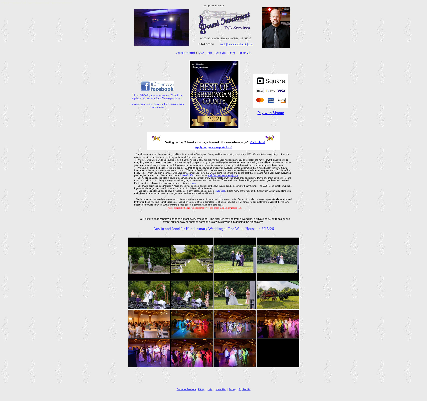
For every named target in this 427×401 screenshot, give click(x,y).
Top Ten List (245, 53)
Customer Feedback (185, 53)
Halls (209, 53)
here (193, 183)
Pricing (232, 53)
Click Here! (257, 142)
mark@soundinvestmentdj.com (236, 44)
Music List (221, 53)
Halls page (220, 191)
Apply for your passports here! (213, 147)
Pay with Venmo (271, 113)
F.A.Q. (201, 53)
